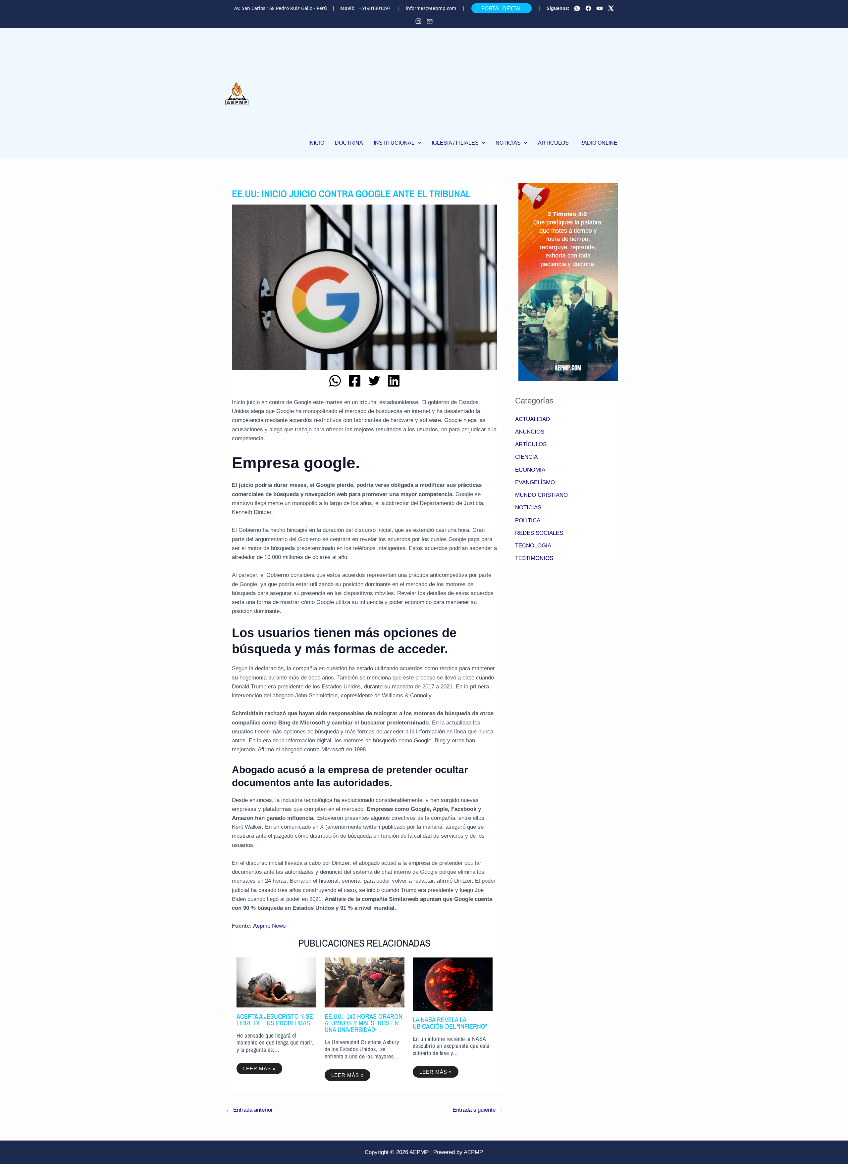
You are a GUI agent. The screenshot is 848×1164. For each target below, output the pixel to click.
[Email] (429, 21)
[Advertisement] (463, 83)
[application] (417, 143)
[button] (397, 143)
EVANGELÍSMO (535, 482)
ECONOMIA (530, 470)
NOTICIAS (528, 507)
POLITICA (527, 520)
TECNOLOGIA (533, 545)
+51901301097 (375, 8)
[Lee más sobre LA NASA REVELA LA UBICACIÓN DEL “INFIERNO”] (453, 984)
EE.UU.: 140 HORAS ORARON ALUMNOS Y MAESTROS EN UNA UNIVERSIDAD (363, 1023)
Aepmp (261, 926)
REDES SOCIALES (539, 533)
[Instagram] (418, 21)
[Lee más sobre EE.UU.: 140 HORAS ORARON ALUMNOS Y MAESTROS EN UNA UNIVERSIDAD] (364, 982)
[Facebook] (588, 8)
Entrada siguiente (477, 1110)
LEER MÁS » (259, 1068)
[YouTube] (599, 8)
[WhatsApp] (577, 8)
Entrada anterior (249, 1110)
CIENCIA (526, 457)
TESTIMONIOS (534, 558)
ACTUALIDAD (532, 419)
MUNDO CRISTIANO (541, 495)
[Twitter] (611, 8)
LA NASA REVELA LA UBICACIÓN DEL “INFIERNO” (450, 1023)
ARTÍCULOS (531, 444)
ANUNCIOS (529, 432)
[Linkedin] (393, 381)
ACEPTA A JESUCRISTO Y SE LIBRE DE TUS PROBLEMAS (275, 1019)
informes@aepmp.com (431, 8)
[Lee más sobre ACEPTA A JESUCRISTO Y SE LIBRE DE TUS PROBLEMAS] (276, 982)
